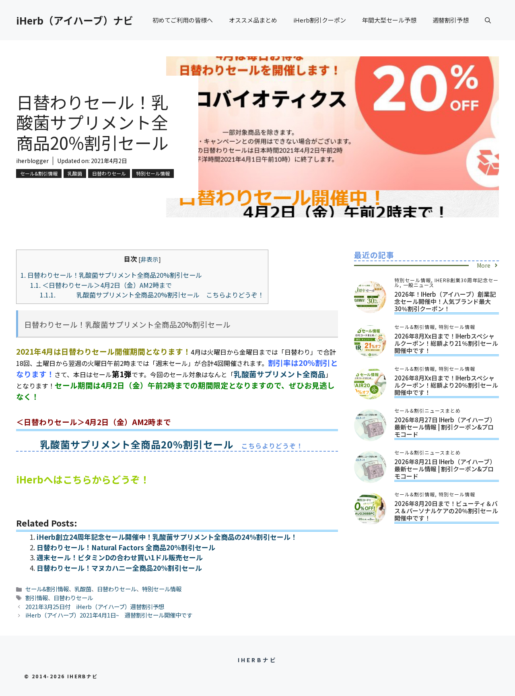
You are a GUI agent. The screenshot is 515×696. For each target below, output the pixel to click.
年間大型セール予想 (389, 20)
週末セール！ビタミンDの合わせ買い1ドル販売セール (120, 557)
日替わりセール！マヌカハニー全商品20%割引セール (119, 568)
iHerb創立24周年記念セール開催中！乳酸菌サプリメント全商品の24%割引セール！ (167, 537)
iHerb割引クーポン (319, 20)
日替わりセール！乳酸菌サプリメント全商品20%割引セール (111, 275)
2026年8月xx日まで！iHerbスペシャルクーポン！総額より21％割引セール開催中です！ (446, 343)
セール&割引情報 (39, 173)
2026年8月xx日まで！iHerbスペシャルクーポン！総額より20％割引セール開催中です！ (446, 385)
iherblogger (32, 161)
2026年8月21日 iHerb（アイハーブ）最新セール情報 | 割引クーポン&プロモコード (445, 468)
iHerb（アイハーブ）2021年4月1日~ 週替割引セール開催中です (108, 615)
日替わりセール (109, 173)
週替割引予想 (451, 20)
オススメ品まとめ (253, 20)
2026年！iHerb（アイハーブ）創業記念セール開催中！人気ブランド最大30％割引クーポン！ (445, 301)
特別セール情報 (153, 173)
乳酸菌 (75, 173)
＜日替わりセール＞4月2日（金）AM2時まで (101, 285)
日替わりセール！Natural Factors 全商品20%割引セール (126, 547)
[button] (488, 20)
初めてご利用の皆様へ (182, 20)
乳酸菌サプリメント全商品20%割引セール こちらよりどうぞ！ (152, 294)
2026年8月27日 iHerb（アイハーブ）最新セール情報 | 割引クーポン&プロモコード (445, 426)
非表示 (149, 259)
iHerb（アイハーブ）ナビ (74, 20)
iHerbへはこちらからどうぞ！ (83, 479)
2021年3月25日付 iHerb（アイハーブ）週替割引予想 (94, 606)
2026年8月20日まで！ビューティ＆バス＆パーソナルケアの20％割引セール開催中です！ (446, 510)
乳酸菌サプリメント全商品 (279, 373)
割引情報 (36, 597)
